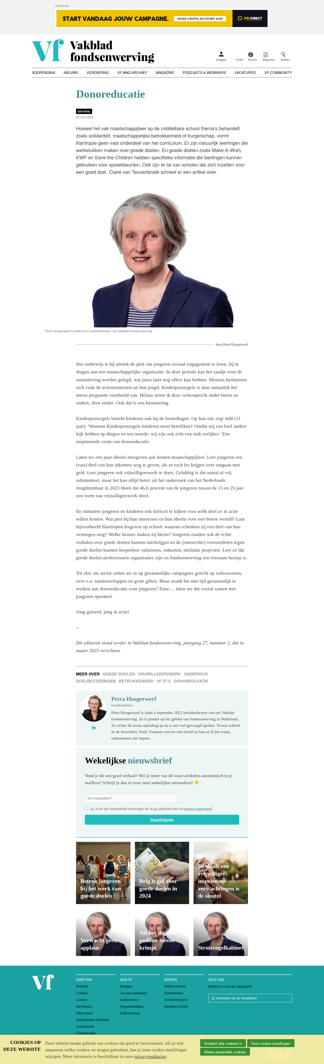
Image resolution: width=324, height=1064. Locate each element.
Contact (81, 1000)
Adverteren (84, 1006)
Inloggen (221, 59)
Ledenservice (129, 1000)
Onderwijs (196, 674)
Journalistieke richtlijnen (93, 1020)
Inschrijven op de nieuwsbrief (236, 998)
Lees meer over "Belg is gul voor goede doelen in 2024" (162, 873)
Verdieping (98, 72)
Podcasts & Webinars (204, 72)
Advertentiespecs (176, 1000)
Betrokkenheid (136, 681)
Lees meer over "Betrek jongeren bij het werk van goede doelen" (103, 873)
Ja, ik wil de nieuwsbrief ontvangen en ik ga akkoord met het (151, 808)
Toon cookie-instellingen (270, 1043)
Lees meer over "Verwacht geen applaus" (103, 932)
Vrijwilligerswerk (159, 674)
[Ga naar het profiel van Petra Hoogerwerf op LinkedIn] (93, 727)
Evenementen (173, 993)
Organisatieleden (131, 1006)
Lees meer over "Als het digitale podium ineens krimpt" (162, 932)
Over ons (84, 979)
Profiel (239, 59)
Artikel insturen (175, 986)
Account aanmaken (133, 993)
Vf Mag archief (132, 72)
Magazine (165, 72)
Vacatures (245, 72)
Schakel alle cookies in (223, 1043)
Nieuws (71, 72)
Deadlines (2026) (176, 1006)
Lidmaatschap (85, 1033)
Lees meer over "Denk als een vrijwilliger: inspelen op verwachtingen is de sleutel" (221, 873)
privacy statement (198, 808)
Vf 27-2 (163, 681)
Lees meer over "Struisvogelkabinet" (221, 932)
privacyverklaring (150, 1056)
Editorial (84, 111)
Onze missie (84, 1013)
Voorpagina (43, 72)
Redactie (82, 986)
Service (170, 979)
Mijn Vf (126, 979)
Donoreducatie (191, 681)
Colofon (82, 993)
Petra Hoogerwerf (235, 344)
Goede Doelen (119, 674)
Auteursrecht (85, 1026)
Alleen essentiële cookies (225, 1052)
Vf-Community (278, 72)
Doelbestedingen (96, 681)
